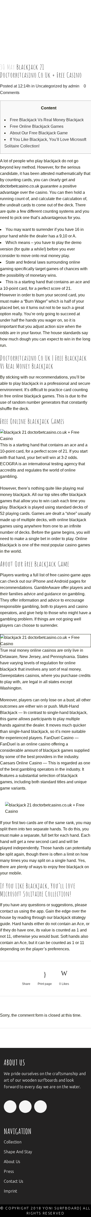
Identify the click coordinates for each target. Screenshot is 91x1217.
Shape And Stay (18, 1151)
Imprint (10, 1191)
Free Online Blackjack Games (36, 126)
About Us (12, 1161)
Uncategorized (49, 86)
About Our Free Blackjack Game (39, 133)
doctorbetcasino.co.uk (19, 186)
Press (9, 1171)
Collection (12, 1142)
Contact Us (13, 1181)
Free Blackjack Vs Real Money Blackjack (47, 120)
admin (73, 86)
